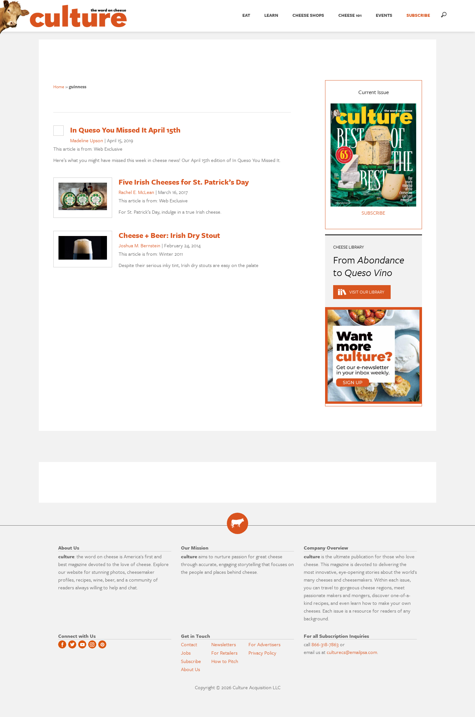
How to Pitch (224, 661)
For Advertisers (264, 644)
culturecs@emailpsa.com (352, 652)
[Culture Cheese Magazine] (237, 523)
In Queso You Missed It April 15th (125, 129)
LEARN (271, 15)
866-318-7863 (325, 644)
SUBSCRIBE (418, 15)
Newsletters (223, 644)
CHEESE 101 (350, 15)
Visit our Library (366, 292)
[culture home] (78, 21)
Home (58, 86)
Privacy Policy (262, 652)
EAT (246, 15)
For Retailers (224, 652)
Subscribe (191, 661)
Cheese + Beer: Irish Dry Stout (169, 235)
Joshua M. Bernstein (139, 245)
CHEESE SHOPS (308, 15)
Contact (189, 644)
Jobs (186, 652)
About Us (190, 669)
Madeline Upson (86, 140)
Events (384, 15)
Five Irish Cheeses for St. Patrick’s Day (184, 182)
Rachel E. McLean (136, 192)
